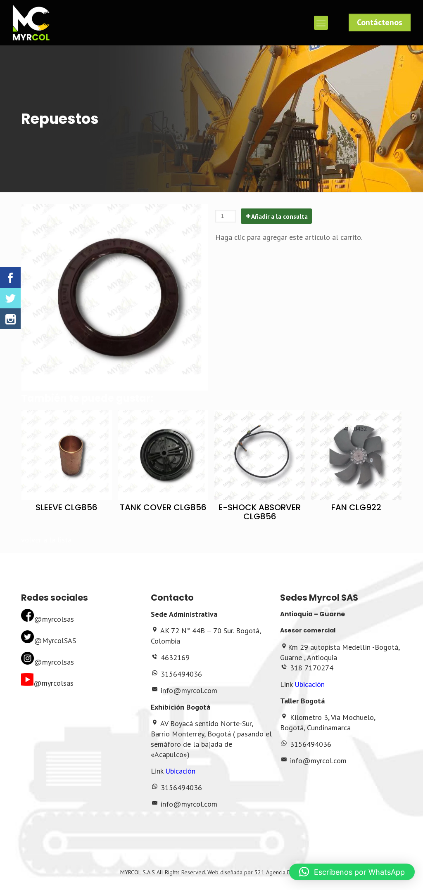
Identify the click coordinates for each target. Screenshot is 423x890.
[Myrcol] (31, 22)
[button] (352, 872)
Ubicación (180, 771)
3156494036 (181, 674)
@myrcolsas (54, 619)
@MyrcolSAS (55, 640)
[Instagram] (10, 318)
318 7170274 (311, 667)
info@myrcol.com (189, 690)
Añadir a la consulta (279, 216)
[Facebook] (10, 277)
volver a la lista (46, 539)
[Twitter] (10, 298)
